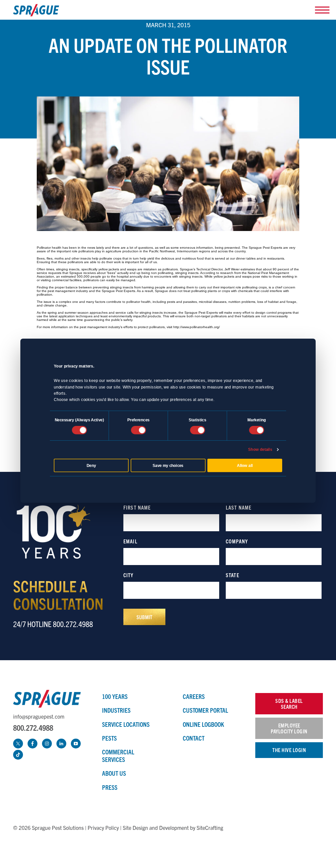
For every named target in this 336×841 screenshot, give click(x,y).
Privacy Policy (103, 827)
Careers (194, 696)
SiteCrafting (210, 827)
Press (109, 787)
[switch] (138, 430)
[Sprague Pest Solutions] (36, 11)
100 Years (115, 696)
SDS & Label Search (289, 703)
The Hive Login (289, 749)
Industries (116, 710)
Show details (260, 449)
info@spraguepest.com (38, 716)
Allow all (245, 465)
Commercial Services (118, 755)
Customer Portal (205, 710)
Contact (193, 738)
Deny (91, 465)
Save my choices (168, 465)
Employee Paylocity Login (289, 728)
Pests (109, 738)
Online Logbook (203, 724)
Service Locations (126, 724)
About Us (114, 773)
